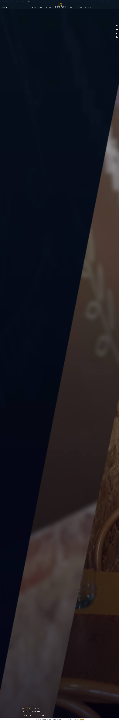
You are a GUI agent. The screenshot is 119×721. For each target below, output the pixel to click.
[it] (6, 7)
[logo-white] (60, 5)
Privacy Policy (76, 719)
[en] (2, 7)
